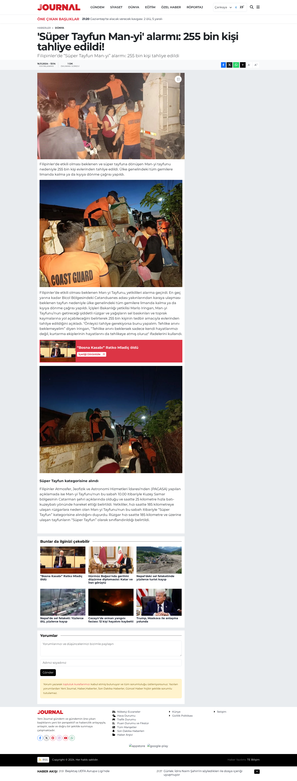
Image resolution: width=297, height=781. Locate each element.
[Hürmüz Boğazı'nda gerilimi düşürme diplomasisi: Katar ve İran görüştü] (111, 560)
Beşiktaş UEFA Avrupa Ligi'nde (87, 771)
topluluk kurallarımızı (77, 684)
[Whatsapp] (72, 738)
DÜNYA (133, 7)
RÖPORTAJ (195, 7)
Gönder (48, 672)
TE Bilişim (253, 759)
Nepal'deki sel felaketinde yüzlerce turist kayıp (155, 577)
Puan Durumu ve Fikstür (133, 723)
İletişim (221, 711)
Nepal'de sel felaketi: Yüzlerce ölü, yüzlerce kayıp (62, 620)
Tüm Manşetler (127, 727)
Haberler (44, 27)
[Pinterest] (53, 738)
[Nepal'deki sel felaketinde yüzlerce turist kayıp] (159, 560)
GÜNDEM (97, 7)
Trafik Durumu (126, 719)
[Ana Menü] (257, 7)
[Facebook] (40, 738)
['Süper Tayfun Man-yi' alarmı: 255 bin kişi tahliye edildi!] (111, 116)
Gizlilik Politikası (182, 715)
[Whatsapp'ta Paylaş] (236, 65)
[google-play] (158, 745)
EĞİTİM (150, 7)
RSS (45, 759)
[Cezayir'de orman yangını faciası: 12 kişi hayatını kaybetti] (111, 602)
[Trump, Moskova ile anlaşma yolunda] (159, 602)
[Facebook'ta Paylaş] (223, 65)
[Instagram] (59, 738)
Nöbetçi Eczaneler (128, 711)
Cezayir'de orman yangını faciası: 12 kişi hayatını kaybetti (111, 620)
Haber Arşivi (125, 734)
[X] (46, 738)
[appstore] (137, 745)
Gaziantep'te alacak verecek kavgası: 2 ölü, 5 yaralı (122, 19)
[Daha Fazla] (243, 65)
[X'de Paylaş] (229, 65)
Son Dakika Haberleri (130, 731)
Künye (176, 711)
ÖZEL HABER (171, 7)
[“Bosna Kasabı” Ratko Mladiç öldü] (62, 560)
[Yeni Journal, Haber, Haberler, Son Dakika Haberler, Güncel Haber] (58, 7)
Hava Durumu (126, 715)
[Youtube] (65, 738)
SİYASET (116, 7)
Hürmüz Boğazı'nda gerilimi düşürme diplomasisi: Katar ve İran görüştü (110, 579)
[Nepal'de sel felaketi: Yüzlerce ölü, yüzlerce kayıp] (62, 602)
